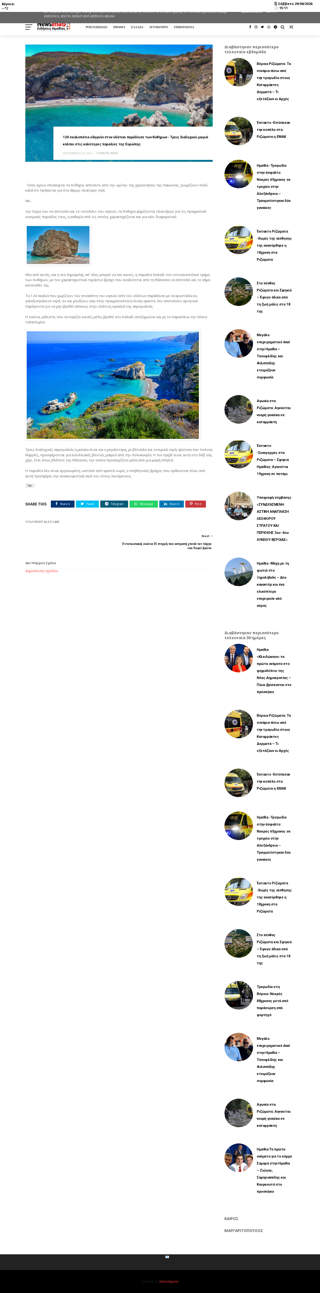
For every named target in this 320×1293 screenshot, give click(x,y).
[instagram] (256, 27)
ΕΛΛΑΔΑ (137, 27)
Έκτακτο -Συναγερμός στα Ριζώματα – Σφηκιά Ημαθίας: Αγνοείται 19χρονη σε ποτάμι (273, 460)
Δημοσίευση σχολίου (41, 571)
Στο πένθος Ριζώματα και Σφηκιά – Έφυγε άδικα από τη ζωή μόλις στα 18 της (274, 297)
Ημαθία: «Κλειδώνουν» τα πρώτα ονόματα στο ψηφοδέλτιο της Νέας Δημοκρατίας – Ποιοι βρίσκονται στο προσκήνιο (274, 671)
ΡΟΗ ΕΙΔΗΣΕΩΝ (97, 27)
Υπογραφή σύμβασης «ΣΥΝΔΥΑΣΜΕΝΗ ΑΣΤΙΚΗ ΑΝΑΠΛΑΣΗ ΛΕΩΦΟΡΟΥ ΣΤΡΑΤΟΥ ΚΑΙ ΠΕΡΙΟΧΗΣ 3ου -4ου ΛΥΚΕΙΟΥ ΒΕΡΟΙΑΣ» (274, 518)
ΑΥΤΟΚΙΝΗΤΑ (158, 27)
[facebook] (250, 27)
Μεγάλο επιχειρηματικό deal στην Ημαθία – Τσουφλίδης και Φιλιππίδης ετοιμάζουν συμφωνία (273, 356)
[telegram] (275, 27)
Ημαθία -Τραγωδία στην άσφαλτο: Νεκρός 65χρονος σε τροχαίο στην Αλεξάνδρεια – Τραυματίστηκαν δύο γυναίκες (274, 186)
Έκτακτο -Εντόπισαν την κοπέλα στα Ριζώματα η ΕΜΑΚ (273, 130)
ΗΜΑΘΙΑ (119, 27)
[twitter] (262, 27)
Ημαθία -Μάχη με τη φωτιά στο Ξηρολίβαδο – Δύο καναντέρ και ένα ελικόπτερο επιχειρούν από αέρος (273, 584)
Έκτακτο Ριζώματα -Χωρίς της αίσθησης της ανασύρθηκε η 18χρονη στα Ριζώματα (274, 245)
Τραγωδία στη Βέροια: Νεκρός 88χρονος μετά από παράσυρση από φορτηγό (272, 1001)
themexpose (169, 1281)
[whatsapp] (269, 27)
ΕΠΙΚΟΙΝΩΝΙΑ (184, 27)
